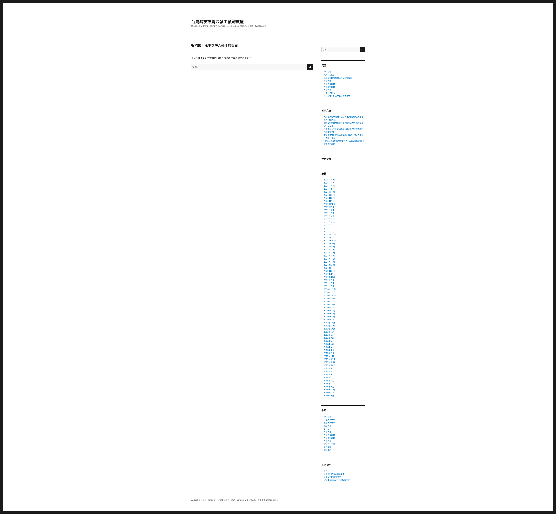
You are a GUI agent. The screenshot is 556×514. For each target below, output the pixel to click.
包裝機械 (327, 425)
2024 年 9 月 (329, 243)
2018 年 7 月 (329, 374)
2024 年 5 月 (329, 256)
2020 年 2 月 (329, 316)
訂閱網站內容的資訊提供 (334, 474)
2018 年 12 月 (329, 359)
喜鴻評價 (327, 90)
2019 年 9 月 (329, 332)
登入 (326, 471)
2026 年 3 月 (329, 195)
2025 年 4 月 (329, 222)
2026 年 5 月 (329, 189)
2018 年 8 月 (329, 371)
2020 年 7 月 (329, 301)
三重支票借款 (329, 419)
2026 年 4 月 (329, 192)
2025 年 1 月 (329, 231)
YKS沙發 (327, 71)
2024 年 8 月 (329, 246)
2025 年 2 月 (329, 228)
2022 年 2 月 (329, 271)
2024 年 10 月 (330, 240)
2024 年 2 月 (329, 265)
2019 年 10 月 (329, 329)
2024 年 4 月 (329, 259)
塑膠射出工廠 (329, 444)
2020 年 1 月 (329, 319)
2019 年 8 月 (329, 335)
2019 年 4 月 (329, 347)
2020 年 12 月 (330, 289)
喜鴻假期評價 (329, 84)
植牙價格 (327, 450)
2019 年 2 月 (329, 353)
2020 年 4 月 (329, 310)
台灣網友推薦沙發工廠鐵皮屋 (217, 21)
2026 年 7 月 (329, 183)
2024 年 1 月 (329, 268)
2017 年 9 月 (329, 396)
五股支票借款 (329, 422)
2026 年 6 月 (329, 186)
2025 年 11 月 (329, 204)
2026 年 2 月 (329, 198)
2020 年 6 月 (329, 304)
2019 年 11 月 (329, 326)
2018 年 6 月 (329, 377)
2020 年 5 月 (329, 307)
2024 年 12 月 (330, 234)
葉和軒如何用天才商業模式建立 (337, 96)
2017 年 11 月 (329, 392)
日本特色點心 (329, 93)
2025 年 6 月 (329, 216)
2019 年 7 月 (329, 338)
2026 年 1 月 (329, 201)
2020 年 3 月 (329, 313)
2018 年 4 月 (329, 383)
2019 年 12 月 (329, 323)
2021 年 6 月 (329, 283)
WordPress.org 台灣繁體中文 (337, 480)
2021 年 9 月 (329, 280)
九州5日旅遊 (329, 74)
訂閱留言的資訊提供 (332, 477)
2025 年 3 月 (329, 225)
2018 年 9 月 (329, 368)
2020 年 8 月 (329, 298)
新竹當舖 (327, 447)
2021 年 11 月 (329, 277)
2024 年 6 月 (329, 253)
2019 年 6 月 (329, 341)
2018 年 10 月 (329, 365)
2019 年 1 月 (329, 356)
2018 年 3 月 (329, 386)
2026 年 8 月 (329, 180)
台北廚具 (327, 429)
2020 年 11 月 (329, 292)
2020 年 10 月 (330, 295)
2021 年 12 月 (329, 274)
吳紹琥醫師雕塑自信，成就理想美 (338, 77)
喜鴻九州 (327, 81)
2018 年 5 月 (329, 380)
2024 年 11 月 (329, 237)
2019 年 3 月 (329, 350)
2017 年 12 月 (329, 389)
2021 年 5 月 (329, 286)
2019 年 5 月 (329, 344)
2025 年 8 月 (329, 210)
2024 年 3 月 (329, 262)
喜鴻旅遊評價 (329, 87)
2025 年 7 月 (329, 213)
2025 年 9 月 (329, 207)
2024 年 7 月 (329, 250)
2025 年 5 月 (329, 219)
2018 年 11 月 (329, 362)
